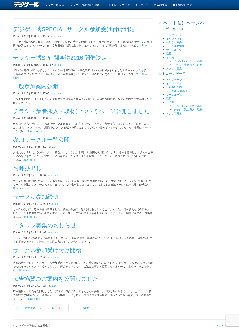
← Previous (28, 308)
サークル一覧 (174, 50)
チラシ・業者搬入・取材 (188, 64)
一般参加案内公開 (35, 86)
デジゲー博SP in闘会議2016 (86, 5)
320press (220, 325)
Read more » (34, 131)
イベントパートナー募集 (188, 61)
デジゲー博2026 (55, 5)
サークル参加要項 (176, 46)
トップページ (174, 35)
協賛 (168, 53)
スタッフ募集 (174, 68)
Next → (87, 308)
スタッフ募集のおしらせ (44, 225)
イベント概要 (174, 38)
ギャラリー (141, 5)
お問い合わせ (183, 5)
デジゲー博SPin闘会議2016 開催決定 (60, 58)
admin (57, 36)
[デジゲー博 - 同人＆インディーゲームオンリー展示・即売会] (26, 4)
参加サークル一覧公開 (41, 140)
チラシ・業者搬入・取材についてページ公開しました (81, 111)
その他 (170, 57)
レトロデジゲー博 (119, 5)
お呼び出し (27, 168)
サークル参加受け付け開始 (47, 250)
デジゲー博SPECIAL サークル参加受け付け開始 (74, 29)
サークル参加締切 (35, 197)
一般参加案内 (174, 42)
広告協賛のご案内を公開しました (55, 279)
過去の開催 (160, 5)
